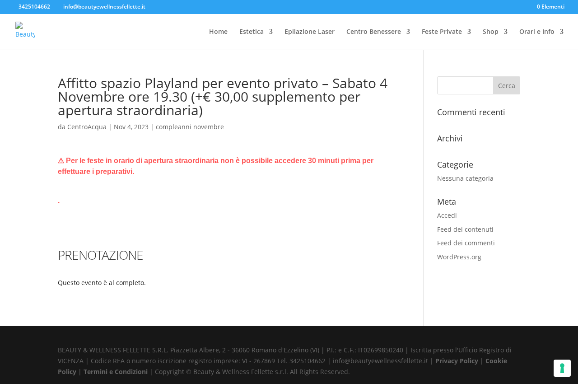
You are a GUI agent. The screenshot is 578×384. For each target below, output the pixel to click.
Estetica (251, 32)
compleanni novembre (190, 126)
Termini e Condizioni (116, 371)
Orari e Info (537, 32)
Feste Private (442, 32)
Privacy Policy (457, 360)
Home (218, 32)
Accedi (447, 215)
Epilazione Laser (309, 32)
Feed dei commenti (466, 243)
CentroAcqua (87, 126)
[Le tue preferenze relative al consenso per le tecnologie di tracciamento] (562, 368)
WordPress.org (459, 257)
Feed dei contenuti (465, 229)
